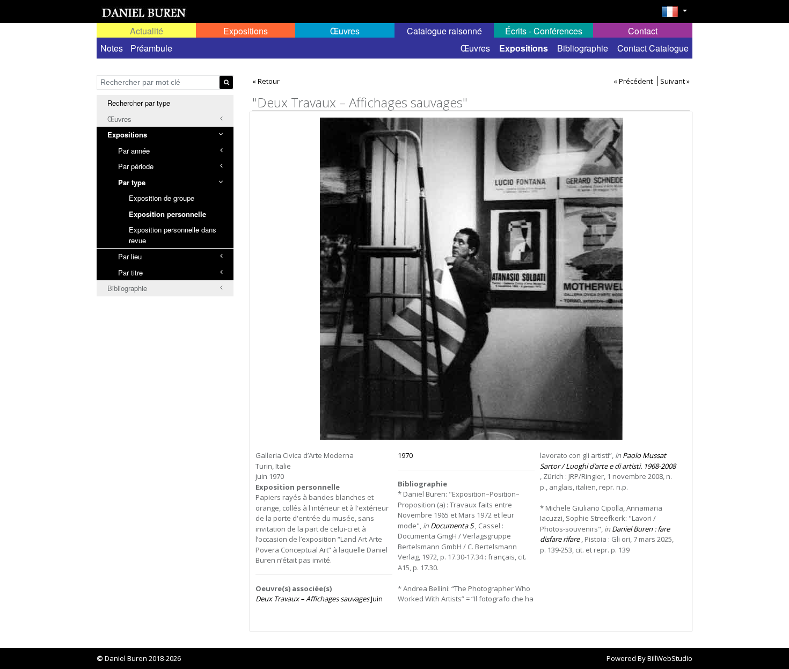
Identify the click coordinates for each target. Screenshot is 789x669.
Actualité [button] (146, 31)
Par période (136, 166)
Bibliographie (582, 48)
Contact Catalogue (653, 48)
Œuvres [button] (345, 31)
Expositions (523, 48)
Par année (134, 151)
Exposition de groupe (161, 198)
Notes (111, 48)
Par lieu (130, 256)
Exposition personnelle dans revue (172, 234)
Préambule (151, 48)
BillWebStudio (669, 658)
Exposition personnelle (167, 214)
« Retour (266, 81)
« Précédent (633, 81)
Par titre (130, 272)
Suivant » (675, 81)
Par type (131, 182)
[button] (674, 15)
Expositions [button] (245, 31)
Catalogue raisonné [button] (444, 31)
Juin (319, 598)
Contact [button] (643, 31)
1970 (405, 455)
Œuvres (475, 48)
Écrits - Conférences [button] (543, 31)
